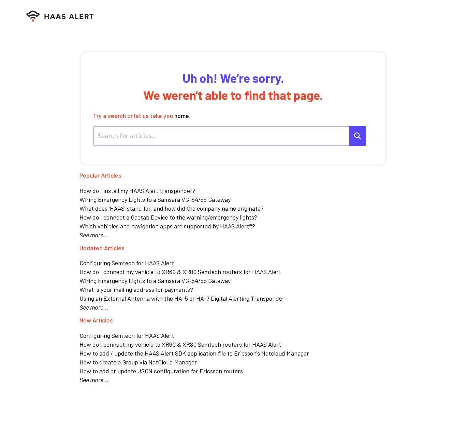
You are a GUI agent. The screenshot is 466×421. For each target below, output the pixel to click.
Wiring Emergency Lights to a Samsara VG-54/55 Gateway (155, 199)
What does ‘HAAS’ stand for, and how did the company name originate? (171, 208)
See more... (93, 235)
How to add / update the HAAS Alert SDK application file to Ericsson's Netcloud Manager (194, 353)
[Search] (357, 136)
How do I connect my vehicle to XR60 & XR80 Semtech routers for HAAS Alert (180, 271)
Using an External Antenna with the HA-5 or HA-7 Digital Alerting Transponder (182, 298)
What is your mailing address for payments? (136, 289)
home (181, 115)
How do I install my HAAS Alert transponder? (137, 190)
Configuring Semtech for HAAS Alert (126, 263)
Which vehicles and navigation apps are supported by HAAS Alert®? (167, 226)
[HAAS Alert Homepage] (62, 16)
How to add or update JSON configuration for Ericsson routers (161, 371)
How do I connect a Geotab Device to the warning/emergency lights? (168, 217)
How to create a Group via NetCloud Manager (138, 362)
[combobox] (221, 136)
